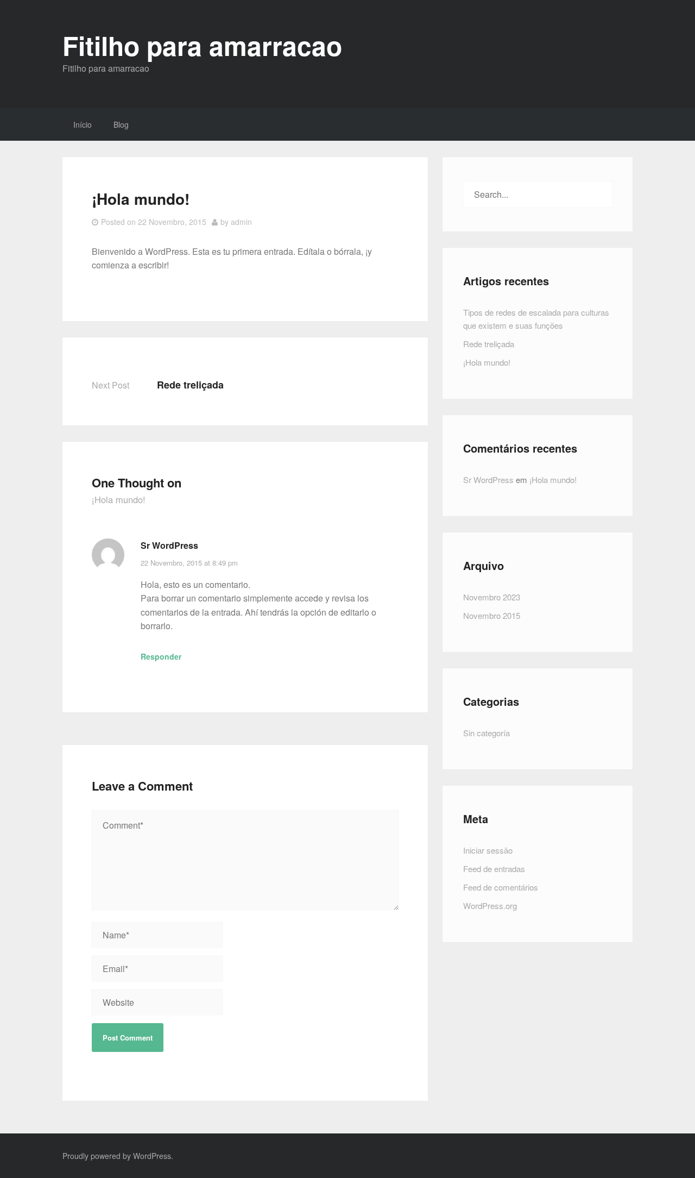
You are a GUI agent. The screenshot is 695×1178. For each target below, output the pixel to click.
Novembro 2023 (491, 597)
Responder (161, 656)
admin (241, 221)
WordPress (152, 1155)
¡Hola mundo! (486, 362)
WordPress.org (490, 905)
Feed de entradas (494, 868)
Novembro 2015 (491, 615)
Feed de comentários (500, 887)
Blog (121, 124)
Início (82, 124)
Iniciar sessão (488, 850)
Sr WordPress (169, 545)
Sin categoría (486, 732)
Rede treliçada (190, 385)
